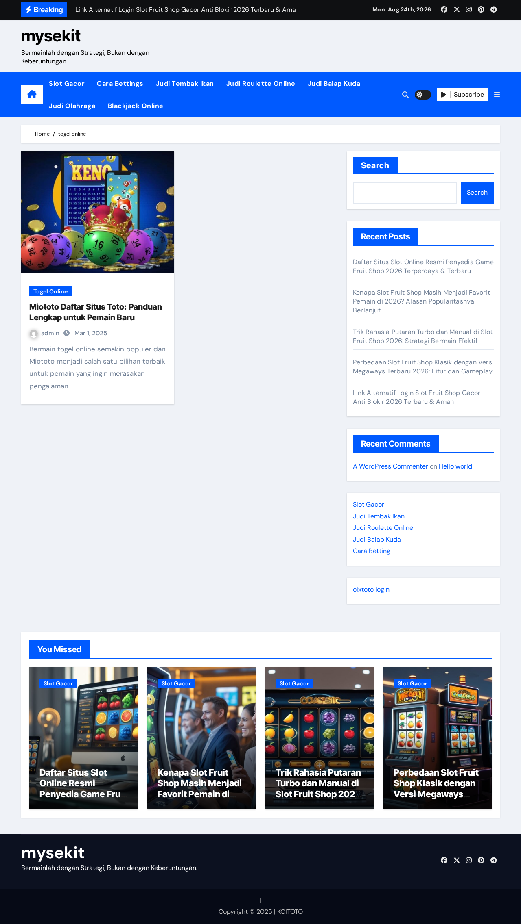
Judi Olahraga (72, 106)
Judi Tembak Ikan (185, 83)
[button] (497, 94)
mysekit (51, 36)
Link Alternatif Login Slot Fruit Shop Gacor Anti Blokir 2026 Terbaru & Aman (417, 397)
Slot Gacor (67, 83)
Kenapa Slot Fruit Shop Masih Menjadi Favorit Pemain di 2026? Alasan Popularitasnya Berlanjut (421, 301)
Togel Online (50, 291)
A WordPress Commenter (390, 466)
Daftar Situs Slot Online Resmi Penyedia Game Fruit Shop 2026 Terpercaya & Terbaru (423, 266)
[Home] (32, 94)
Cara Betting (371, 551)
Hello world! (456, 466)
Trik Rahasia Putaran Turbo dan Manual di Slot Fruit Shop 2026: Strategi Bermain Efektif (423, 336)
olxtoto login (371, 589)
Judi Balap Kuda (334, 83)
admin (51, 333)
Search (375, 165)
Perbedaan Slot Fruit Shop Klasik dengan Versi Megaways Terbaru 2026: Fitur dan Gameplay (423, 366)
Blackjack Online (136, 106)
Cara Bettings (120, 83)
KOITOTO (290, 911)
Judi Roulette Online (261, 83)
